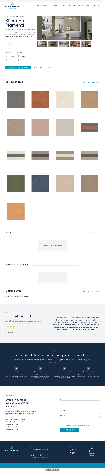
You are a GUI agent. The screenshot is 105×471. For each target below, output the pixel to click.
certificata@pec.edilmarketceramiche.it (18, 421)
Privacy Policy (68, 425)
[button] (42, 44)
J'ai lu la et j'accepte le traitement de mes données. (75, 425)
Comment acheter (93, 457)
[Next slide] (90, 44)
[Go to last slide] (39, 44)
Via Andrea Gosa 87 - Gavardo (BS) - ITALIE (39, 449)
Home (38, 5)
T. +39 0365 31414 (33, 454)
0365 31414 (15, 424)
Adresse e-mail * (63, 404)
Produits (12, 16)
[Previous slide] (73, 334)
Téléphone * (62, 410)
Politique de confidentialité (83, 464)
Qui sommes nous (55, 5)
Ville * (82, 410)
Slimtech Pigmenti (19, 16)
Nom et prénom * (63, 399)
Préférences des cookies (12, 466)
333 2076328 (18, 426)
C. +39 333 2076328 (43, 454)
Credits (20, 466)
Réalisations (72, 5)
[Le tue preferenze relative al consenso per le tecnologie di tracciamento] (103, 469)
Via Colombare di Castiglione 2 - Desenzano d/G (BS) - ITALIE (43, 451)
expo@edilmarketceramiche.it (17, 419)
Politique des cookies (94, 464)
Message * (62, 415)
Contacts (80, 5)
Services (64, 5)
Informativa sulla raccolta (53, 469)
